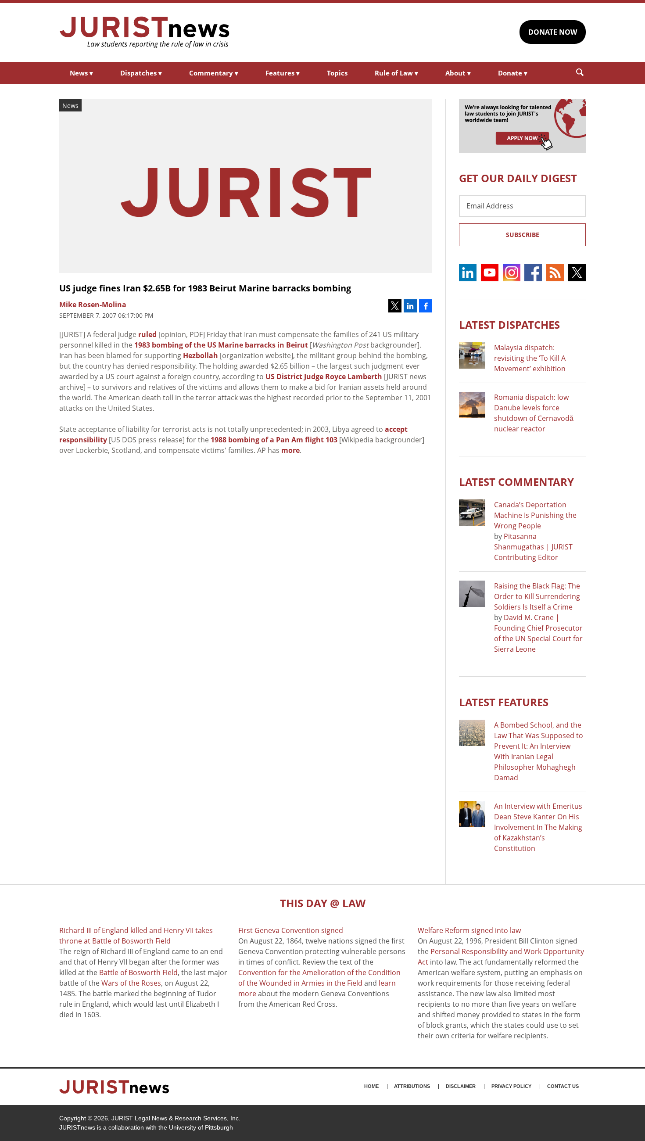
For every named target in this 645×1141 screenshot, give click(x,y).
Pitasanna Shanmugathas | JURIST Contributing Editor (533, 546)
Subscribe (522, 234)
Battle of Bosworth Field (138, 972)
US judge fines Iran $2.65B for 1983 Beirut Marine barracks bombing (205, 288)
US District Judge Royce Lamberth (323, 376)
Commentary (213, 72)
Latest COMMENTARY (516, 481)
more (290, 450)
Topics (337, 72)
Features (282, 72)
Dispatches (141, 72)
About (458, 72)
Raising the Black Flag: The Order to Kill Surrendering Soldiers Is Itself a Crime (537, 596)
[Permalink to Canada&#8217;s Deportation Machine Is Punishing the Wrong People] (472, 512)
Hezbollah (200, 355)
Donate (512, 72)
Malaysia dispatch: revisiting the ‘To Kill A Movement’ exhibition (530, 358)
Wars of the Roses (131, 983)
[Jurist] (144, 32)
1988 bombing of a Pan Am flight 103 (274, 440)
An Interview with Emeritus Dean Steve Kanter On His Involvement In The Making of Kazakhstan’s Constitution (538, 827)
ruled (147, 334)
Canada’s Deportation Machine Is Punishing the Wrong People (535, 515)
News (81, 72)
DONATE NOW (552, 32)
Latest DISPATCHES (509, 324)
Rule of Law (396, 72)
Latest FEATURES (503, 702)
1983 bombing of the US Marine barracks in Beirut (221, 345)
